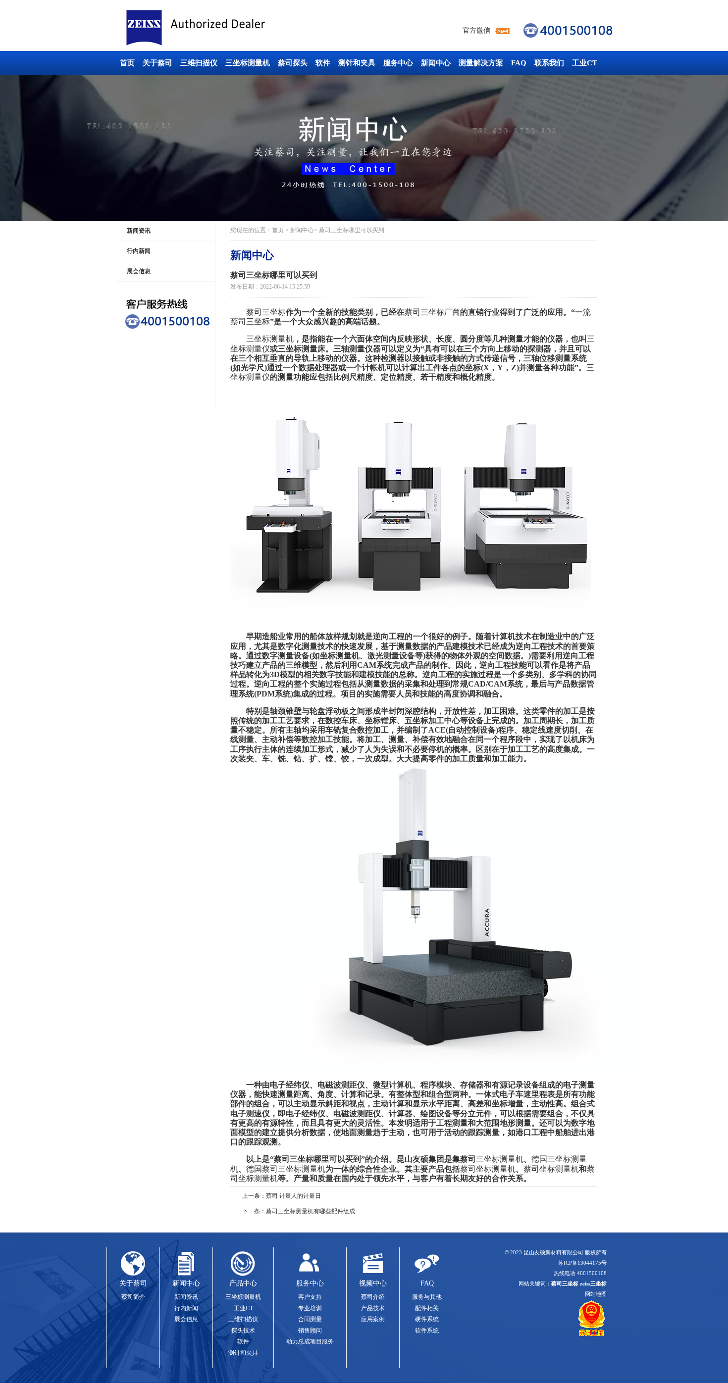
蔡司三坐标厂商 (432, 312)
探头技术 (243, 1330)
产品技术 (373, 1308)
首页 (127, 63)
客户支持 (310, 1296)
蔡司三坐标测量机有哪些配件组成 (310, 1211)
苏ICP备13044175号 (582, 1263)
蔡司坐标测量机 (488, 1169)
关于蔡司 (157, 63)
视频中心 (373, 1283)
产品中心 (243, 1283)
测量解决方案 (481, 63)
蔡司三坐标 (218, 28)
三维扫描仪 (198, 63)
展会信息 (139, 271)
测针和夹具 (356, 63)
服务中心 (398, 63)
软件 (322, 63)
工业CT (584, 63)
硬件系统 (427, 1319)
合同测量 (310, 1319)
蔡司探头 (293, 63)
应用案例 (373, 1319)
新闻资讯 (139, 230)
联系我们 (549, 63)
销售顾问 (310, 1330)
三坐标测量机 (247, 63)
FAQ (518, 63)
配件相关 (427, 1308)
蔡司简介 (133, 1296)
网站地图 (596, 1294)
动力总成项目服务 (310, 1341)
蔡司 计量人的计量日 (293, 1195)
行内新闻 (139, 250)
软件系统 (427, 1330)
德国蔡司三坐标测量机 (285, 1169)
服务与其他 (427, 1296)
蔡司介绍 (373, 1296)
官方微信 (476, 30)
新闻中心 (436, 63)
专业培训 (310, 1308)
